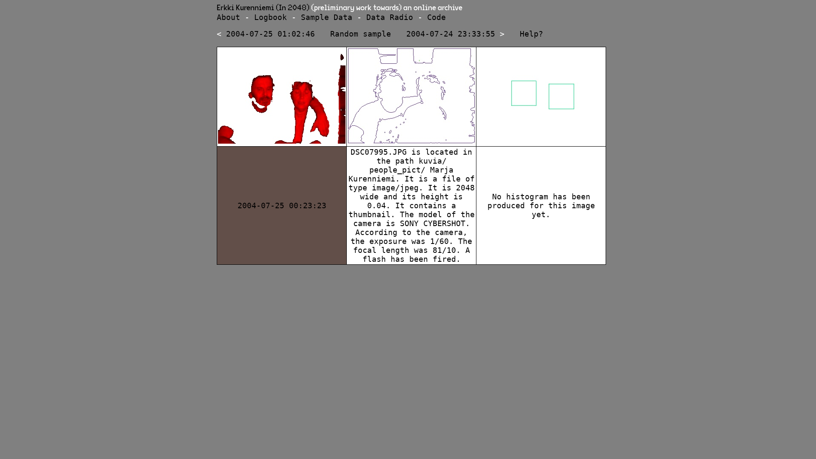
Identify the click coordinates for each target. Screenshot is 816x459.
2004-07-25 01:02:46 (270, 33)
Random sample (360, 33)
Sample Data (326, 17)
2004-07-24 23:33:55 (450, 33)
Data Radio (389, 17)
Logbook (270, 17)
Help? (531, 33)
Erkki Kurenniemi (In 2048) (263, 8)
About (228, 17)
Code (436, 17)
